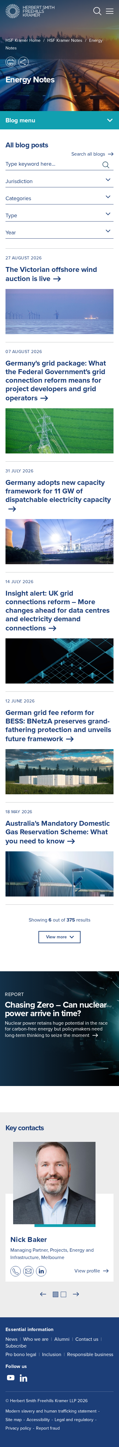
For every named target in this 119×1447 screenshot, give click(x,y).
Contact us (86, 1339)
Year (10, 232)
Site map (13, 1419)
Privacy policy (18, 1428)
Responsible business (90, 1354)
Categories (18, 198)
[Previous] (43, 1294)
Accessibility (38, 1419)
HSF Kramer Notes (64, 40)
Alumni (62, 1339)
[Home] (29, 11)
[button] (97, 12)
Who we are (36, 1339)
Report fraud (48, 1428)
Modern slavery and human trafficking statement (50, 1411)
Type (11, 215)
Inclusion (51, 1354)
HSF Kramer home (23, 40)
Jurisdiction (19, 181)
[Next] (76, 1294)
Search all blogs (88, 153)
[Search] (92, 26)
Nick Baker (28, 1239)
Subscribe (16, 1345)
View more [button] (56, 937)
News (11, 1339)
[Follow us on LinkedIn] (23, 1378)
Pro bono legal (20, 1354)
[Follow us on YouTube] (10, 1378)
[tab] (55, 1294)
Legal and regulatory (74, 1419)
